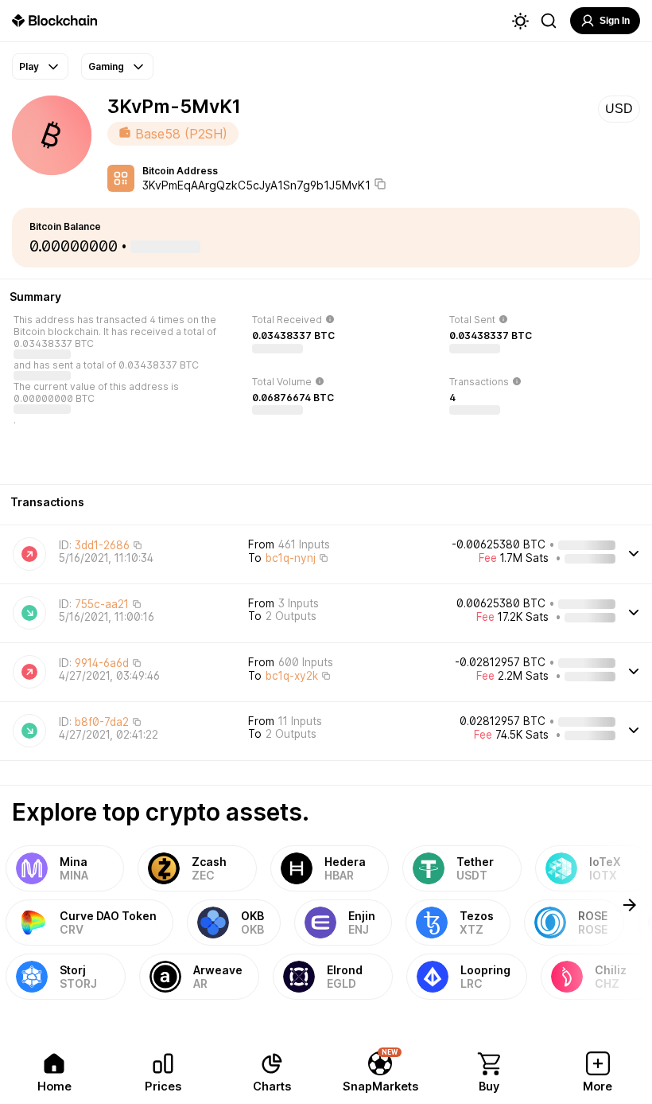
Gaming (106, 66)
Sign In (615, 20)
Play (29, 66)
